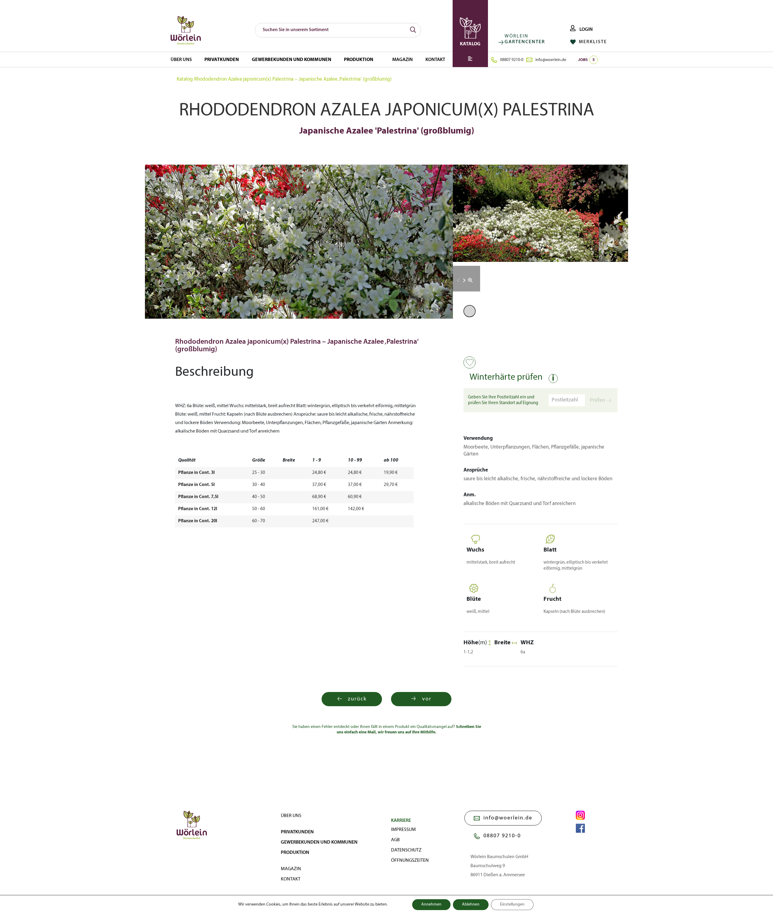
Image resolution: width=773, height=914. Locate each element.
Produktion (358, 59)
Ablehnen (471, 904)
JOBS (586, 60)
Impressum (403, 829)
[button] (464, 280)
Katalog (185, 79)
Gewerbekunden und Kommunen (291, 59)
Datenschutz (406, 850)
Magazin (402, 59)
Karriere (401, 820)
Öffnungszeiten (410, 860)
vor (426, 699)
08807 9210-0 (511, 60)
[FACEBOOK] (580, 828)
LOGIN (586, 29)
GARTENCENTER (525, 42)
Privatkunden (221, 59)
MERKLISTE (592, 42)
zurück (357, 699)
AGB (395, 840)
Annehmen (431, 904)
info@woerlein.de (550, 60)
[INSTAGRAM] (580, 815)
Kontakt (435, 59)
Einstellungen (512, 904)
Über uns (181, 59)
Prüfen (597, 400)
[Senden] (413, 30)
